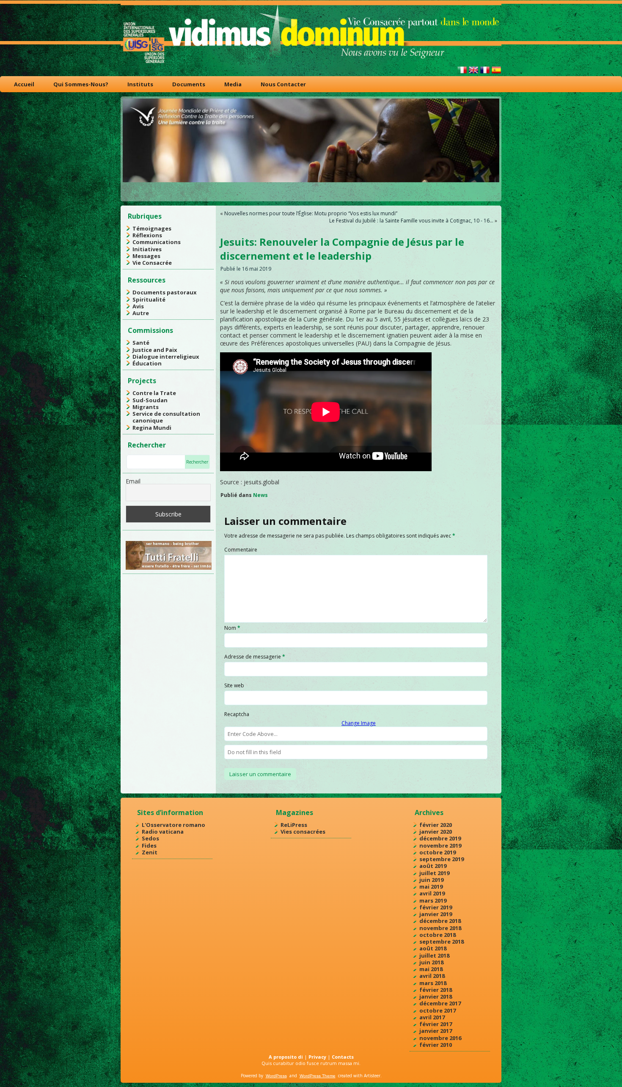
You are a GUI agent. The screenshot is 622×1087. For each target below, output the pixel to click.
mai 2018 (431, 969)
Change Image (358, 723)
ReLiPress (294, 825)
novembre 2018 (440, 928)
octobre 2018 (437, 935)
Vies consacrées (303, 831)
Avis (138, 306)
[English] (473, 73)
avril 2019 (432, 893)
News (260, 495)
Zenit (149, 852)
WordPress (276, 1075)
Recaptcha (236, 714)
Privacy (317, 1057)
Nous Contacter (283, 84)
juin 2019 (431, 880)
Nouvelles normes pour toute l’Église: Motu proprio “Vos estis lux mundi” (310, 213)
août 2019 (432, 866)
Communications (156, 242)
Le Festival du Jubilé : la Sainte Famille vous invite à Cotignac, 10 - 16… (411, 220)
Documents (188, 84)
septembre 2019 (441, 859)
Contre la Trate (154, 393)
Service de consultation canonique (166, 417)
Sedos (150, 838)
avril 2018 (432, 976)
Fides (149, 845)
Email (133, 481)
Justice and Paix (154, 350)
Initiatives (147, 249)
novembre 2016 (440, 1038)
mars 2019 (432, 900)
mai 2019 (431, 886)
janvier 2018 (435, 996)
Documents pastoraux (164, 292)
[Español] (496, 73)
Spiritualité (148, 299)
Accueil (24, 84)
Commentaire (240, 549)
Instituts (140, 84)
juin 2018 (431, 962)
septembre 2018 (441, 941)
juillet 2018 (434, 955)
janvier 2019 (435, 914)
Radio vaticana (163, 831)
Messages (146, 256)
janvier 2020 (435, 831)
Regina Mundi (151, 427)
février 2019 (435, 907)
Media (233, 84)
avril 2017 (432, 1017)
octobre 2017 (437, 1010)
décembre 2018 (440, 921)
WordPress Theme (318, 1075)
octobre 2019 (437, 852)
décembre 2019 (440, 838)
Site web (234, 685)
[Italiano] (462, 73)
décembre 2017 (440, 1003)
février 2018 (435, 990)
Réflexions (147, 235)
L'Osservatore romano (173, 825)
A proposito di (286, 1057)
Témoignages (151, 228)
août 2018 (432, 948)
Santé (140, 342)
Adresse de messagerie (254, 656)
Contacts (343, 1057)
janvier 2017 (435, 1031)
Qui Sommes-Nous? (80, 84)
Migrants (145, 407)
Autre (140, 313)
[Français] (485, 73)
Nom (232, 627)
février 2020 (435, 825)
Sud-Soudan (150, 400)
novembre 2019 (440, 845)
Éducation (147, 363)
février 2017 (435, 1024)
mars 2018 (432, 983)
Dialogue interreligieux (165, 356)
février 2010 (435, 1045)
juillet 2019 (434, 873)
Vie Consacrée (152, 262)
